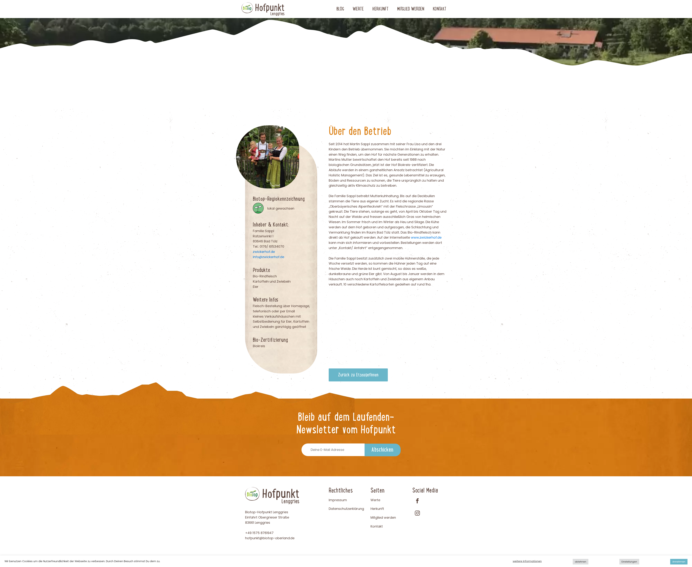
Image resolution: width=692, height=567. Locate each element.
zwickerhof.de (264, 251)
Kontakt (439, 9)
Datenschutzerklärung (346, 508)
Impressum (338, 500)
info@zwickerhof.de (268, 257)
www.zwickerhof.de (426, 237)
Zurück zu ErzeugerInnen (358, 375)
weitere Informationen (527, 561)
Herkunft (380, 9)
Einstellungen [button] (629, 561)
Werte (358, 9)
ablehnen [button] (580, 561)
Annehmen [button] (678, 561)
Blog (340, 9)
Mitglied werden (410, 9)
